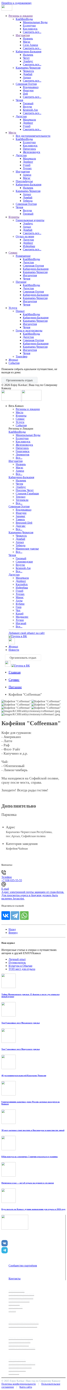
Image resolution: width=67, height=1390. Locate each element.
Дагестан (21, 116)
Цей (25, 93)
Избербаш (29, 246)
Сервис (13, 252)
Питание (21, 281)
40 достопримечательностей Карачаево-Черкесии (23, 1075)
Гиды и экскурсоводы (29, 330)
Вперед (13, 932)
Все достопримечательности (33, 135)
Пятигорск (29, 148)
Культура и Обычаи (20, 965)
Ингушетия (23, 35)
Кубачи (20, 603)
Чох (18, 610)
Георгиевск (22, 451)
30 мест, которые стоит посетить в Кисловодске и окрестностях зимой (32, 1130)
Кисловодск (30, 28)
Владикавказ (30, 87)
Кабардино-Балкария (28, 51)
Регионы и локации (21, 15)
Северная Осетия (26, 83)
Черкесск (28, 70)
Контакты (15, 1278)
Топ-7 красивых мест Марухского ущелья (20, 1049)
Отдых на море (25, 236)
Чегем (19, 483)
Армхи (27, 174)
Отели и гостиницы (21, 1338)
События (14, 362)
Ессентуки (29, 25)
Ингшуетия (30, 275)
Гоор (18, 607)
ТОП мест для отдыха (22, 969)
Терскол (20, 496)
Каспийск (22, 584)
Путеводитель (17, 962)
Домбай (27, 74)
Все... (19, 457)
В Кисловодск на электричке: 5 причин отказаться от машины (29, 1156)
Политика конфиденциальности (18, 1383)
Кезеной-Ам (30, 109)
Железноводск (31, 152)
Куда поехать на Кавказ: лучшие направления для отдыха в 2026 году (33, 1209)
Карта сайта (25, 1386)
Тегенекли (22, 499)
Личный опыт (17, 959)
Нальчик (28, 54)
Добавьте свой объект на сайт (27, 633)
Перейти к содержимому (16, 3)
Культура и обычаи (20, 1366)
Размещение (23, 255)
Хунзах (27, 168)
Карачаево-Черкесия (28, 67)
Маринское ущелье (27, 548)
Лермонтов (22, 454)
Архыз (27, 77)
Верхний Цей (24, 522)
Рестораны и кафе (19, 1341)
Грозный (28, 103)
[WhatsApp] (24, 915)
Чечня (19, 100)
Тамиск (20, 519)
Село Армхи (30, 45)
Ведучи (27, 106)
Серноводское (24, 561)
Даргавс (21, 525)
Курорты (14, 216)
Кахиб (19, 613)
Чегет (26, 57)
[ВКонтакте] (5, 915)
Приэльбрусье (24, 181)
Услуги (13, 307)
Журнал (13, 359)
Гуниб (26, 126)
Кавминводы (16, 1290)
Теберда (28, 200)
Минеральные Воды (35, 22)
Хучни (20, 620)
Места (12, 132)
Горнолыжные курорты (30, 220)
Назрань (28, 38)
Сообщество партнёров (23, 1265)
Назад (12, 929)
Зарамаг (20, 516)
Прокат (20, 311)
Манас (20, 597)
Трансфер (21, 356)
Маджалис (22, 616)
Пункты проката (19, 1344)
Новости (14, 649)
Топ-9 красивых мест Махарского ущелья (20, 1023)
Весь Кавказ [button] (16, 405)
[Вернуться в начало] (6, 9)
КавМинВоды (24, 19)
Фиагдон (28, 90)
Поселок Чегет (25, 490)
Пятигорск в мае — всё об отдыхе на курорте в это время (27, 1183)
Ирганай (21, 623)
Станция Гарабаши (27, 493)
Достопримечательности (24, 1322)
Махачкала (29, 119)
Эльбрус (28, 61)
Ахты (19, 600)
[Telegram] (15, 915)
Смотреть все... (32, 32)
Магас (26, 41)
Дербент (28, 122)
